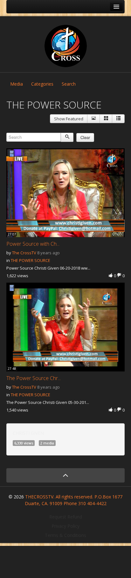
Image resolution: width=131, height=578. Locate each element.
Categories (42, 84)
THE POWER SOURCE (30, 260)
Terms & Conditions (65, 535)
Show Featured (68, 119)
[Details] (93, 118)
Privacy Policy (65, 526)
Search (69, 84)
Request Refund (65, 517)
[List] (118, 118)
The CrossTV (24, 253)
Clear (85, 137)
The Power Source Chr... (33, 378)
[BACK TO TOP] (65, 475)
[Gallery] (106, 118)
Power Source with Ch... (32, 243)
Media (16, 84)
